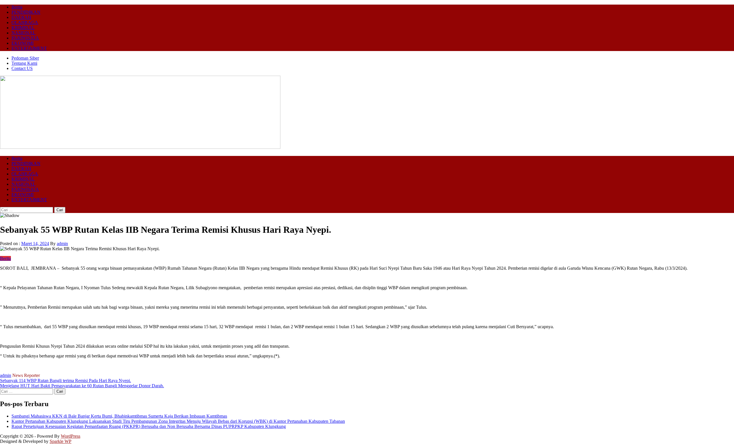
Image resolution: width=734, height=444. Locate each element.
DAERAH (21, 17)
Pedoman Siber (25, 58)
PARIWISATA (25, 38)
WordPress (70, 436)
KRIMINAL (23, 27)
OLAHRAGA (24, 22)
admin (62, 243)
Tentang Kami (24, 63)
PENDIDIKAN (25, 12)
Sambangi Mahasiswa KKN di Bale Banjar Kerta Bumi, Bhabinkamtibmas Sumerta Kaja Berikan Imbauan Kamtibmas (119, 416)
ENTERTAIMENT (29, 48)
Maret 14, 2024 (35, 243)
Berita (16, 7)
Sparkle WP (60, 441)
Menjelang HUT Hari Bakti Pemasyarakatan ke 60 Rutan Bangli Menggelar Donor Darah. (82, 385)
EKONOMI (22, 43)
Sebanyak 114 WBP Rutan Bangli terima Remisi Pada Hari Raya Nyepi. (65, 380)
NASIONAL (23, 32)
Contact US (22, 68)
